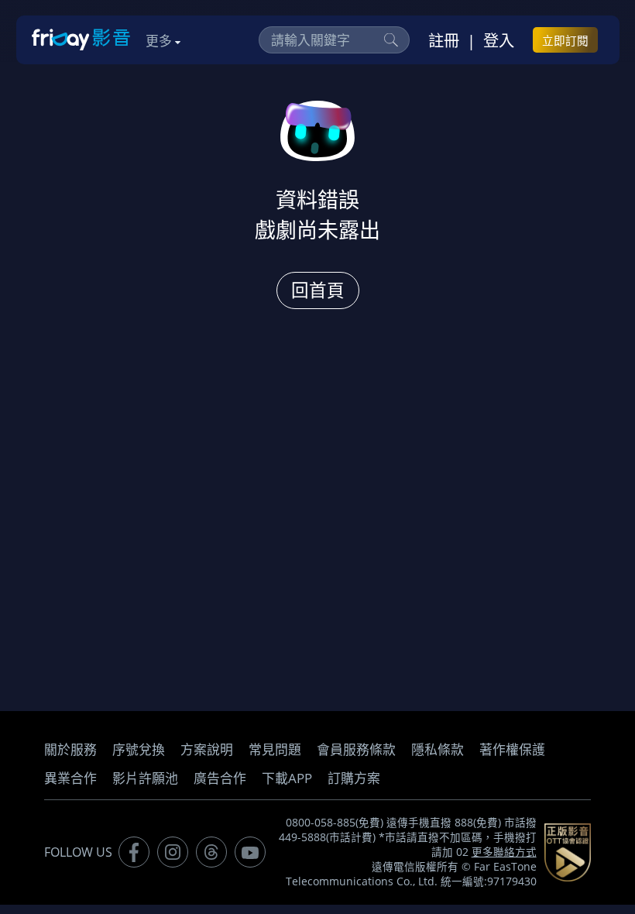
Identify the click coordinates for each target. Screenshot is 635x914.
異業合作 (70, 778)
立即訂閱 (565, 40)
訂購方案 (354, 778)
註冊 (443, 40)
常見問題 (275, 749)
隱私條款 (437, 749)
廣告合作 (220, 778)
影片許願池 (145, 778)
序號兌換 (138, 749)
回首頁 (318, 290)
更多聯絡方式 (504, 852)
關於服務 (70, 749)
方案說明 (206, 749)
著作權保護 (512, 749)
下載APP (287, 778)
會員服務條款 (356, 749)
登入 (498, 40)
